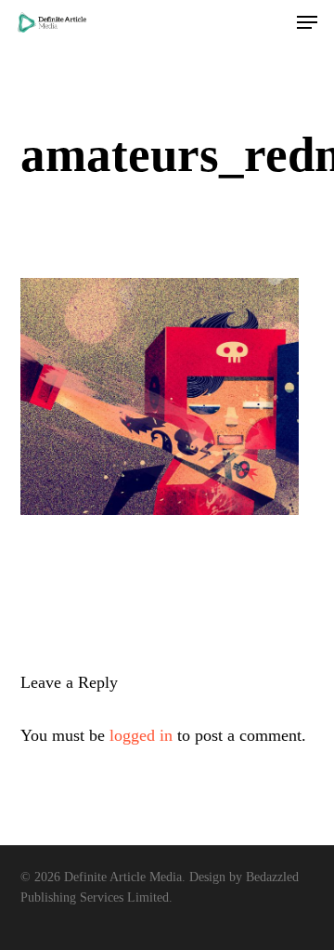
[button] (307, 22)
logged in (141, 735)
